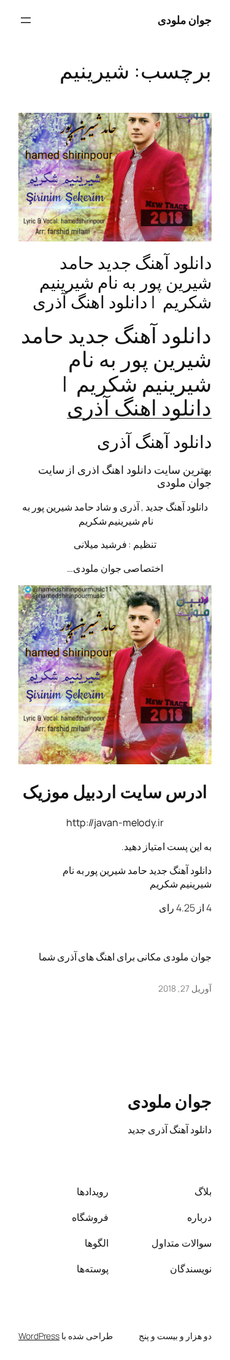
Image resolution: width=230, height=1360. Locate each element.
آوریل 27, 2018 (185, 988)
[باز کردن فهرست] (25, 20)
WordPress (38, 1336)
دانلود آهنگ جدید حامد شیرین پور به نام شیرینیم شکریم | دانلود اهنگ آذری (122, 282)
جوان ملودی (185, 19)
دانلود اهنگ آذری (139, 407)
